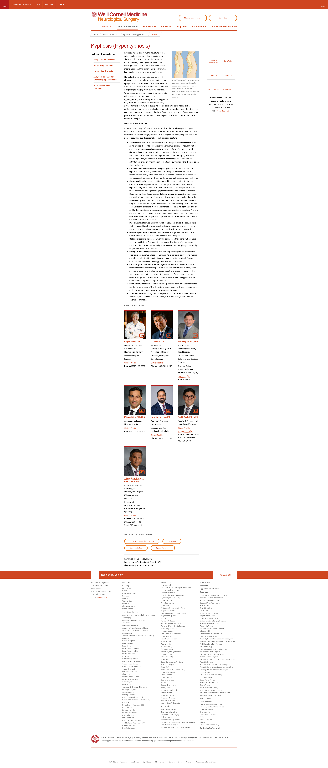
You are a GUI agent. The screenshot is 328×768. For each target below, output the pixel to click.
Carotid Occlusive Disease (131, 661)
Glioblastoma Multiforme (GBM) (133, 723)
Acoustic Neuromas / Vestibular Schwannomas (139, 615)
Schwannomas (166, 654)
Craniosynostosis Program (209, 618)
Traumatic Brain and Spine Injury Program (215, 693)
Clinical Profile (130, 362)
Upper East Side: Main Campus (211, 589)
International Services (208, 714)
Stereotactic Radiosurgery (209, 682)
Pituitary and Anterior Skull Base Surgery (175, 727)
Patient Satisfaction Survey (209, 725)
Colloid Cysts (127, 682)
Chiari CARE (204, 611)
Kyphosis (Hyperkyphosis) (103, 54)
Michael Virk (134, 417)
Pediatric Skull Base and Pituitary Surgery (214, 664)
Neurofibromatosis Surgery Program (213, 649)
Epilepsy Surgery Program (209, 623)
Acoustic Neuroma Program (210, 600)
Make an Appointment (192, 18)
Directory (125, 586)
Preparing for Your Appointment (212, 707)
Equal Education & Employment (154, 762)
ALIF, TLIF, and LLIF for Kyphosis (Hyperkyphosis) (105, 78)
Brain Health (204, 605)
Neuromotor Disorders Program (212, 654)
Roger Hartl (132, 341)
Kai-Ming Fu (188, 341)
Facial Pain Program (207, 626)
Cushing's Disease (128, 695)
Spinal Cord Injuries (168, 664)
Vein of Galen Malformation (171, 703)
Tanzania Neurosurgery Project (211, 690)
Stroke (163, 682)
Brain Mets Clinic (206, 608)
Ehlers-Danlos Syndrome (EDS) (133, 705)
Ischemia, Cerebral (168, 593)
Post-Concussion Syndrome (171, 634)
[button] (323, 4)
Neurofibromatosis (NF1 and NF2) (173, 613)
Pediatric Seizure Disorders (171, 623)
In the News (126, 588)
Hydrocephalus (166, 585)
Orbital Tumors (166, 618)
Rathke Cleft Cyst (167, 646)
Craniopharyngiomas (130, 689)
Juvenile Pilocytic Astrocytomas (172, 595)
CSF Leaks (125, 656)
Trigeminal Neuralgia (168, 698)
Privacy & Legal (134, 762)
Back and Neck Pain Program (210, 603)
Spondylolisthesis (167, 680)
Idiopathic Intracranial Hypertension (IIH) (176, 587)
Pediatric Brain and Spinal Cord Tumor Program (217, 659)
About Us (106, 26)
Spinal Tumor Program (208, 680)
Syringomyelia (166, 688)
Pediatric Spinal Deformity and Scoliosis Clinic (216, 667)
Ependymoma (127, 707)
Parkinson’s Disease (168, 621)
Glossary (203, 722)
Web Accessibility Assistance (206, 762)
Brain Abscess (127, 643)
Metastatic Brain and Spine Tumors (173, 608)
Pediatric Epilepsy (206, 662)
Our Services (149, 26)
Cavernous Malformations (131, 666)
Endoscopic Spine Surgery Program (213, 621)
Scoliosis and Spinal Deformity (211, 675)
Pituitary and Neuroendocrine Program (214, 670)
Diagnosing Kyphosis (103, 65)
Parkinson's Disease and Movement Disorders (178, 722)
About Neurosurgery (129, 606)
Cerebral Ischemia (129, 669)
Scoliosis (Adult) (136, 548)
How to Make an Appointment (211, 704)
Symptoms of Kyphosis (104, 60)
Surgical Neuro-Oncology (209, 688)
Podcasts (125, 596)
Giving (180, 762)
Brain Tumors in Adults (130, 648)
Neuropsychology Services (170, 720)
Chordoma (126, 674)
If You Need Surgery (207, 709)
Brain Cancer (127, 646)
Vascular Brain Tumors (169, 700)
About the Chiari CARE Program (211, 598)
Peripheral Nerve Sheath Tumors (173, 626)
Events (124, 591)
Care (38, 4)
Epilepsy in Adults (128, 710)
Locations (166, 26)
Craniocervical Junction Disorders (134, 687)
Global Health (205, 631)
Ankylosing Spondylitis (130, 625)
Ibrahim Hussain (161, 417)
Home (93, 26)
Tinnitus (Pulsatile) (167, 695)
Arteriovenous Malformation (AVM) (134, 630)
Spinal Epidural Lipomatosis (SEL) (173, 670)
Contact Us (223, 18)
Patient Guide (199, 26)
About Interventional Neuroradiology (213, 595)
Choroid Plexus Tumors (130, 677)
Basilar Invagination (129, 641)
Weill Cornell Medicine (21, 4)
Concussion (126, 684)
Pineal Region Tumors (169, 629)
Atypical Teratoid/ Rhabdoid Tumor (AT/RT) (138, 636)
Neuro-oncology (206, 646)
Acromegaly (126, 618)
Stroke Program (206, 685)
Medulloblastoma (167, 603)
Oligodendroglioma (168, 616)
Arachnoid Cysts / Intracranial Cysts (135, 628)
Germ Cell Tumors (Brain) (131, 720)
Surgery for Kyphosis (103, 71)
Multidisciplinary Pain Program (211, 644)
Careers (172, 762)
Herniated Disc (166, 582)
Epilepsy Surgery (167, 717)
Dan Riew (157, 341)
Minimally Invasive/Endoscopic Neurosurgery (216, 639)
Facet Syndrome (128, 718)
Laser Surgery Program (208, 636)
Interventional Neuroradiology (211, 634)
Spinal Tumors (166, 677)
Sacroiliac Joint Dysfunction (171, 652)
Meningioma (165, 605)
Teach (61, 4)
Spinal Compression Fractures (172, 662)
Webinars (125, 598)
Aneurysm (126, 623)
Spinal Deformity (162, 548)
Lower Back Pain (167, 600)
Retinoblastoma (167, 649)
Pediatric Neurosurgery (169, 725)
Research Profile (185, 431)
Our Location (95, 575)
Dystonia (125, 702)
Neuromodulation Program (210, 652)
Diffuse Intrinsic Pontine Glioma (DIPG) (136, 700)
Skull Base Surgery (206, 677)
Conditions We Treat (127, 26)
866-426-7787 (223, 110)
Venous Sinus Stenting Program (211, 695)
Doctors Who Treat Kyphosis (102, 87)
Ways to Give (127, 601)
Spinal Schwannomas (168, 672)
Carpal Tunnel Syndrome (131, 664)
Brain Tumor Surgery (168, 709)
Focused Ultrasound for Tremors (212, 629)
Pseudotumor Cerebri (169, 639)
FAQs (202, 717)
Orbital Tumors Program (209, 657)
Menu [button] (5, 7)
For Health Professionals (224, 26)
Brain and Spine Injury (169, 712)
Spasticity (164, 659)
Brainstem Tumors (129, 654)
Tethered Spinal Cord (169, 690)
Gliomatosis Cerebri (129, 725)
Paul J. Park (188, 417)
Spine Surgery (205, 582)
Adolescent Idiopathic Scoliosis (142, 541)
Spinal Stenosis (166, 675)
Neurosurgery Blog (129, 593)
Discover (49, 4)
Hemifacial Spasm (128, 728)
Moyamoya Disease (168, 611)
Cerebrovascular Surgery (170, 714)
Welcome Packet (206, 702)
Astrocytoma (127, 633)
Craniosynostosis (128, 692)
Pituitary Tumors (167, 631)
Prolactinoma (166, 636)
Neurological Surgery (112, 574)
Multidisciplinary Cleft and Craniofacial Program (217, 641)
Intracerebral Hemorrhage (170, 590)
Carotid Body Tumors (130, 659)
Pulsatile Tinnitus (167, 641)
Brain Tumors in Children (131, 651)
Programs (182, 26)
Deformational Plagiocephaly (133, 697)
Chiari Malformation (129, 671)
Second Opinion (206, 720)
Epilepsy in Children (129, 713)
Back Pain (172, 541)
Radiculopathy (166, 644)
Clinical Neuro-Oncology (209, 613)
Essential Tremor (128, 715)
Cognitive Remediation (208, 616)
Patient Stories (127, 609)
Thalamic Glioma (167, 693)
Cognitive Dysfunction (130, 679)
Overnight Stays (205, 712)
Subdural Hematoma (168, 685)
